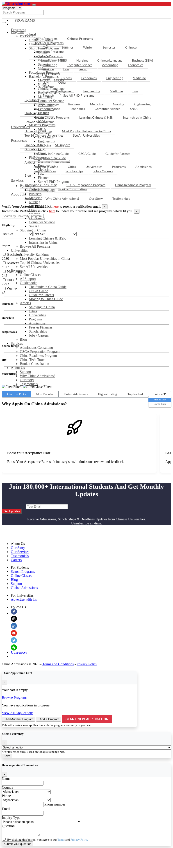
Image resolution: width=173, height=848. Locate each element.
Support (25, 372)
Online (47, 47)
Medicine (139, 78)
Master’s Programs (47, 73)
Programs (35, 319)
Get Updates (12, 511)
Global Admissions (24, 588)
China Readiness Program (38, 355)
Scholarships (38, 331)
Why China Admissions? (37, 376)
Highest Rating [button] (107, 394)
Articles (25, 303)
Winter (88, 47)
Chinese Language (109, 60)
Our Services (20, 552)
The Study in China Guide (47, 287)
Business (65, 78)
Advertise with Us (24, 599)
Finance (48, 69)
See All (34, 226)
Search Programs (23, 571)
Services (17, 343)
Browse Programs (14, 697)
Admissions (37, 323)
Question (8, 826)
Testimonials (29, 384)
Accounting (110, 65)
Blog (23, 339)
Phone (6, 796)
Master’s (12, 263)
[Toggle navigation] (34, 5)
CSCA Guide (38, 291)
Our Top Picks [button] (16, 394)
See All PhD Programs (78, 95)
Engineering (114, 78)
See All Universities (34, 267)
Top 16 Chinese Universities (40, 262)
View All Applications (17, 713)
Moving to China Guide (46, 299)
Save (7, 756)
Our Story (27, 380)
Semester (109, 47)
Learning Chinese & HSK (47, 238)
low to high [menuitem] (160, 403)
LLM (46, 82)
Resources (19, 140)
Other (62, 82)
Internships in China (43, 242)
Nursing (82, 60)
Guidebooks (28, 283)
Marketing (50, 65)
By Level (30, 34)
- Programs (24, 20)
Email (6, 809)
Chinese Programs (80, 38)
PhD (10, 280)
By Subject (32, 100)
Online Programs (45, 38)
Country (8, 787)
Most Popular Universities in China (45, 258)
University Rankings (34, 254)
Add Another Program (19, 719)
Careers (16, 560)
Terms (61, 839)
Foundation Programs (49, 51)
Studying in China (33, 230)
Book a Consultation (34, 364)
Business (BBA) (142, 60)
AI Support (28, 279)
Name (6, 779)
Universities (19, 250)
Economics (135, 65)
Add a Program (49, 719)
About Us (18, 368)
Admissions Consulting (36, 347)
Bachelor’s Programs (48, 56)
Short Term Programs (49, 43)
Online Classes (30, 275)
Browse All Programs (35, 246)
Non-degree (15, 271)
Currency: (19, 652)
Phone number (54, 804)
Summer (67, 47)
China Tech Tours (32, 360)
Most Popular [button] (44, 394)
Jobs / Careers (39, 335)
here (55, 206)
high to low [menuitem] (160, 399)
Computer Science (42, 222)
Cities (33, 311)
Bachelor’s (14, 254)
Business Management (58, 91)
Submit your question (17, 844)
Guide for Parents (41, 295)
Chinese (131, 47)
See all (83, 69)
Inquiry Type (11, 817)
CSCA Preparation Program (39, 351)
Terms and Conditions (58, 664)
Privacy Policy (87, 664)
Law (66, 69)
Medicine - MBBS (55, 60)
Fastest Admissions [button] (76, 394)
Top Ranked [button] (135, 394)
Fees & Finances (40, 327)
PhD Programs (44, 87)
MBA (46, 78)
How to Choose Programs (52, 117)
